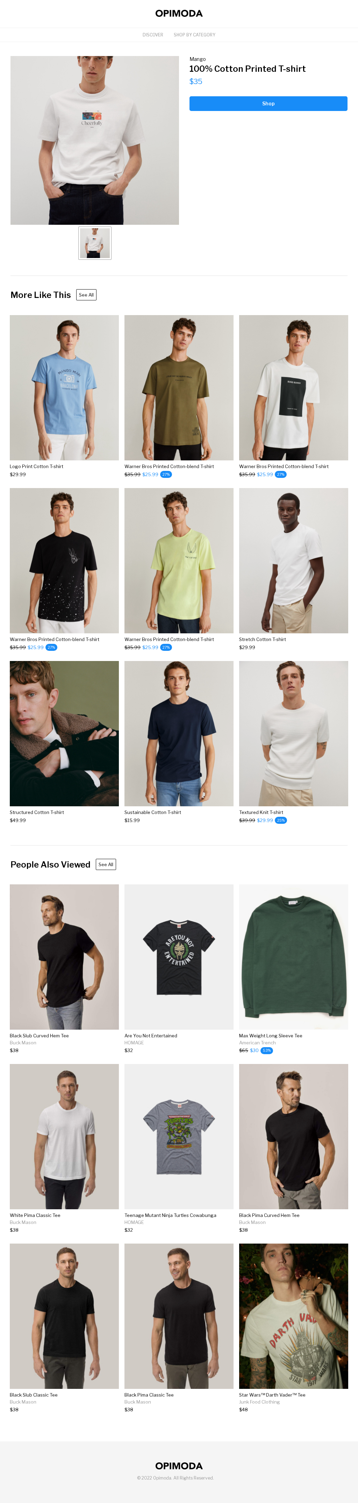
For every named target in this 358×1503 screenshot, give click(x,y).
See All (86, 295)
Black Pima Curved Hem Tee (269, 1215)
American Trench (257, 1042)
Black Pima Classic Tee (149, 1395)
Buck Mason (23, 1042)
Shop (268, 103)
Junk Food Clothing (259, 1402)
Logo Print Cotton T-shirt (36, 466)
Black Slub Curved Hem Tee (39, 1035)
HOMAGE (134, 1042)
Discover (153, 34)
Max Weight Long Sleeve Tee (270, 1035)
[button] (94, 140)
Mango (197, 59)
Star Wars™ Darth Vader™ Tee (272, 1395)
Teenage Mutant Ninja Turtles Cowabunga (170, 1215)
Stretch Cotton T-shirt (262, 639)
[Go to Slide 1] (95, 243)
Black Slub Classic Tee (34, 1395)
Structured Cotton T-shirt (37, 812)
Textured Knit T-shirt (261, 812)
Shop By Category (194, 34)
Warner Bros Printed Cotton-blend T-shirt (169, 466)
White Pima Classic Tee (35, 1215)
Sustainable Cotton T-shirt (152, 812)
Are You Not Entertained (150, 1035)
